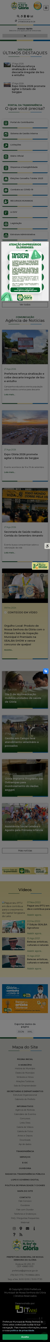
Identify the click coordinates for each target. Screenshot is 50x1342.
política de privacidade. (22, 1330)
